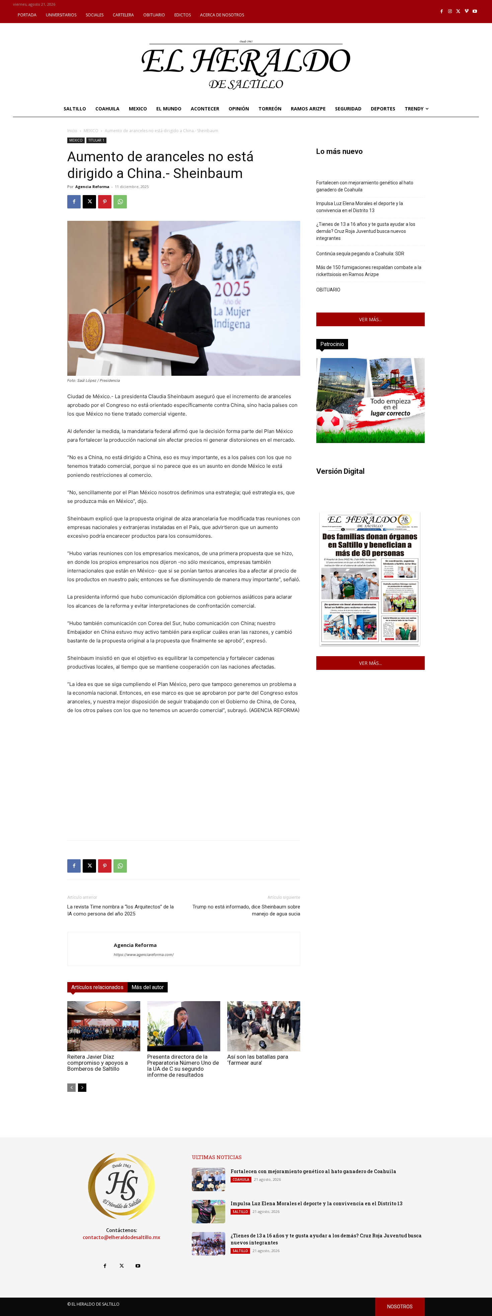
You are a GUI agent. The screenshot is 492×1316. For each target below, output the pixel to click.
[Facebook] (442, 11)
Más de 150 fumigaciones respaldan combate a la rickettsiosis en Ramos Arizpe (368, 271)
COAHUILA (241, 1179)
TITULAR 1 (96, 140)
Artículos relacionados (97, 987)
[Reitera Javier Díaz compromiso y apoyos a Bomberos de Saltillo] (103, 1026)
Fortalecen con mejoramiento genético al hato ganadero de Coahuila (364, 186)
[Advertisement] (183, 788)
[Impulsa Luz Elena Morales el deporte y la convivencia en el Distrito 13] (208, 1211)
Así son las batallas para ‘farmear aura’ (257, 1059)
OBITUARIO (328, 289)
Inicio (72, 131)
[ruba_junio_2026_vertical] (370, 441)
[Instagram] (450, 11)
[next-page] (82, 1087)
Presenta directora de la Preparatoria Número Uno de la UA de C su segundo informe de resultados (183, 1065)
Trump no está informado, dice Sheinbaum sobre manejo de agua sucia (246, 910)
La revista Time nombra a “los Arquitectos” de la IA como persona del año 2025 (120, 910)
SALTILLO (240, 1211)
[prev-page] (71, 1087)
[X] (458, 11)
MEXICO (91, 131)
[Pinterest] (104, 201)
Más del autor (148, 987)
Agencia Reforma (92, 186)
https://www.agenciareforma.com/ (144, 954)
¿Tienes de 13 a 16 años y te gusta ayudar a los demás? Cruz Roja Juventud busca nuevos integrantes (365, 231)
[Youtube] (475, 11)
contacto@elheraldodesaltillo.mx (121, 1237)
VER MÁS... (370, 319)
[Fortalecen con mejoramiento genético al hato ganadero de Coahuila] (208, 1179)
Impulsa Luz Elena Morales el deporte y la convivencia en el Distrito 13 (359, 207)
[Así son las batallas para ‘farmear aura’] (263, 1026)
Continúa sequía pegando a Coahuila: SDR (360, 253)
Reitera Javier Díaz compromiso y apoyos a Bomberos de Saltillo (97, 1062)
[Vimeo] (467, 11)
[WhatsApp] (120, 201)
